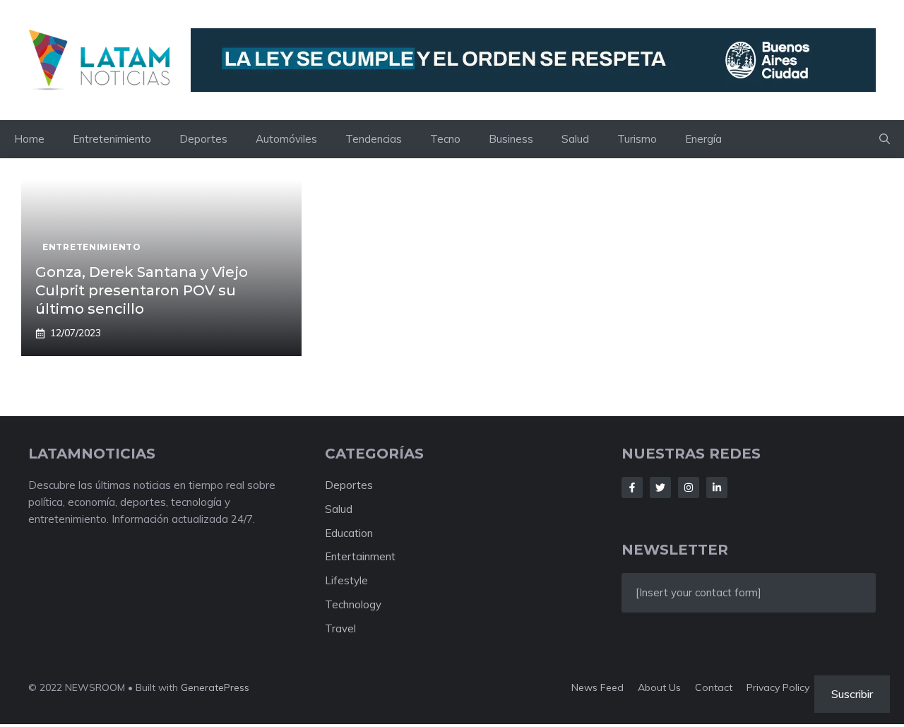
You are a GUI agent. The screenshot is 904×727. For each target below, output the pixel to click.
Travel (340, 628)
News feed (597, 687)
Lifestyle (346, 580)
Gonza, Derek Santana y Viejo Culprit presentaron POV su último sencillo (141, 290)
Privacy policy (778, 687)
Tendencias (373, 139)
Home (29, 139)
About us (659, 687)
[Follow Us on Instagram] (688, 487)
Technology (353, 604)
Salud (575, 139)
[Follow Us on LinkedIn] (716, 487)
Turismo (637, 139)
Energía (703, 139)
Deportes (203, 139)
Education (349, 533)
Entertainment (360, 556)
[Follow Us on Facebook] (632, 487)
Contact (713, 687)
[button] (884, 139)
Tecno (445, 139)
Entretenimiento (112, 139)
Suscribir (852, 694)
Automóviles (286, 139)
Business (511, 139)
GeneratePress (215, 687)
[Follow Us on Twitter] (660, 487)
